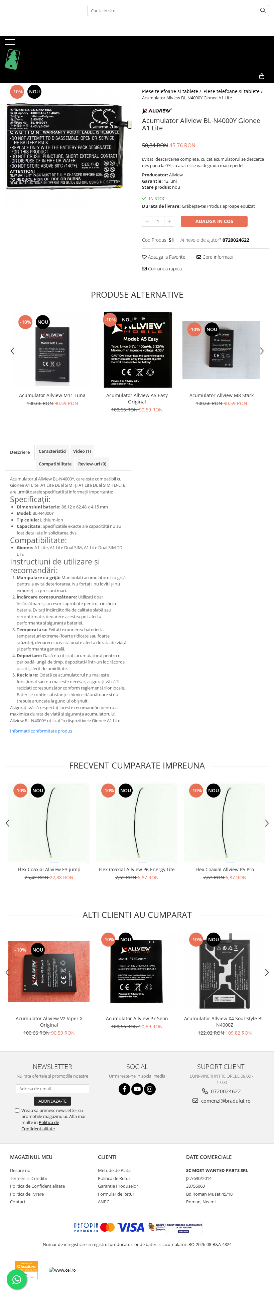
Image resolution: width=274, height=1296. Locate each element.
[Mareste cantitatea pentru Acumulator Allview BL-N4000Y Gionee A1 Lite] (169, 221)
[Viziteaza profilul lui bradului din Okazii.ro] (26, 1270)
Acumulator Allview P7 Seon (137, 1018)
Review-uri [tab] (92, 464)
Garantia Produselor (118, 1186)
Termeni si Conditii (28, 1178)
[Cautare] (263, 10)
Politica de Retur (114, 1178)
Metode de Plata (114, 1170)
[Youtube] (137, 1089)
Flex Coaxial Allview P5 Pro (224, 869)
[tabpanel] (68, 146)
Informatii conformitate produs (41, 731)
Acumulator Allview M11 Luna (52, 395)
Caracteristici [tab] (52, 451)
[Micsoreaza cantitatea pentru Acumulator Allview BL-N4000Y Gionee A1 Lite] (147, 221)
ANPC (103, 1202)
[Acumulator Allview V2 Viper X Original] (49, 971)
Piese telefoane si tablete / (172, 91)
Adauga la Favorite (166, 257)
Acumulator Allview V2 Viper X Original (49, 1021)
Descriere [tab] (20, 452)
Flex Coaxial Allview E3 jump (49, 869)
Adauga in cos (214, 221)
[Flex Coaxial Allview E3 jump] (49, 822)
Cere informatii (217, 257)
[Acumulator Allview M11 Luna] (52, 349)
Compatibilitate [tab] (55, 464)
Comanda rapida (164, 268)
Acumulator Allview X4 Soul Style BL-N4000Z (224, 1021)
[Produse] (11, 44)
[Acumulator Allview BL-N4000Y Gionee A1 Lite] (68, 146)
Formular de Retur (116, 1194)
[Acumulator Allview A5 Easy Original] (137, 350)
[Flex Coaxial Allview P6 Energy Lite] (136, 822)
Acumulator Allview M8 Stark (221, 395)
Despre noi (20, 1170)
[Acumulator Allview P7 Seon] (136, 971)
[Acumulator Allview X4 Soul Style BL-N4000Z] (224, 971)
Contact (18, 1202)
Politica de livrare (27, 1194)
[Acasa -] (38, 53)
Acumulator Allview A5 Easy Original (137, 398)
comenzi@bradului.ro (225, 1100)
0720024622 (225, 1091)
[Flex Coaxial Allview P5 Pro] (224, 822)
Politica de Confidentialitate (40, 1125)
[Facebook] (124, 1089)
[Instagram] (150, 1089)
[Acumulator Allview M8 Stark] (221, 350)
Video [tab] (82, 451)
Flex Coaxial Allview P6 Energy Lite (137, 869)
